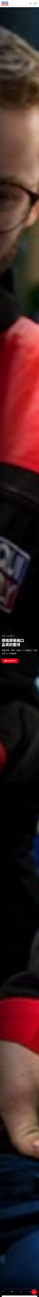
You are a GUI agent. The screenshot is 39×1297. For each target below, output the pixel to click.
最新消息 (7, 659)
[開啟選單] (35, 3)
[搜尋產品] (30, 3)
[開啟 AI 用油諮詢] (34, 1292)
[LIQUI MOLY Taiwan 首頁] (5, 3)
